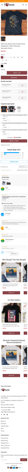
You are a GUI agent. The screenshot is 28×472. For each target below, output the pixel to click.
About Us (3, 421)
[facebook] (2, 414)
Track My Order (4, 426)
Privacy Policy (4, 438)
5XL (2, 60)
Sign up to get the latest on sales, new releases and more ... (14, 456)
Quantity (3, 69)
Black (5, 63)
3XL (18, 57)
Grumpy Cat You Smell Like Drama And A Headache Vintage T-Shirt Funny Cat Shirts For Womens (10, 285)
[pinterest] (8, 414)
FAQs (2, 428)
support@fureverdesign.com (8, 412)
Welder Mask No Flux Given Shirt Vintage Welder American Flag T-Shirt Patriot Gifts (11, 325)
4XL (22, 57)
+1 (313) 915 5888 (5, 410)
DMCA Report (14, 465)
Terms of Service (5, 445)
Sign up (24, 459)
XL (10, 57)
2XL (14, 57)
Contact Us (3, 423)
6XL (6, 60)
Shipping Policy (5, 443)
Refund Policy (4, 440)
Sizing (2, 431)
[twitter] (5, 414)
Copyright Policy (5, 448)
